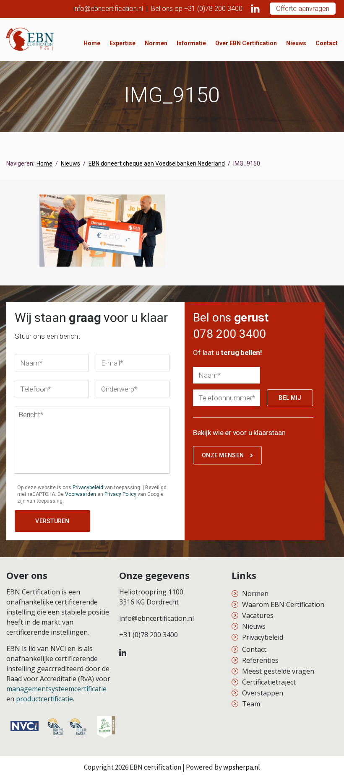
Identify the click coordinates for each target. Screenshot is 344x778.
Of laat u (227, 352)
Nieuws (296, 43)
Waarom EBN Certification (283, 604)
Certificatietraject (269, 682)
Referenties (260, 660)
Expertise (122, 43)
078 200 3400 (229, 334)
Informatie (191, 43)
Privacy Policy (120, 494)
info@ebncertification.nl (108, 9)
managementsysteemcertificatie (56, 688)
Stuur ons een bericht (48, 336)
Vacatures (258, 615)
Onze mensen (223, 455)
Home (91, 43)
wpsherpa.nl (241, 767)
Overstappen (262, 693)
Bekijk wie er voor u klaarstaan (239, 432)
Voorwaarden (80, 494)
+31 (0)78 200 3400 (213, 9)
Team (251, 703)
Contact (326, 43)
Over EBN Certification (246, 43)
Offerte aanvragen (302, 9)
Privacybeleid (88, 487)
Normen (156, 43)
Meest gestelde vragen (278, 671)
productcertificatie (44, 698)
